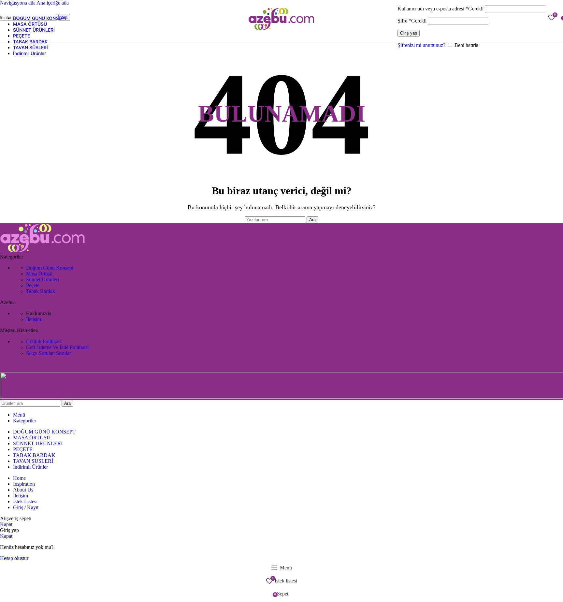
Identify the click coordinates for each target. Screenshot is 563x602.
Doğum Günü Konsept (49, 268)
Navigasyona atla (18, 3)
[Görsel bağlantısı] (42, 251)
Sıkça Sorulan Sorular (48, 353)
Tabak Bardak (40, 291)
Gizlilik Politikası (44, 341)
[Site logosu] (281, 30)
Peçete (32, 285)
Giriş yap (408, 33)
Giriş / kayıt (25, 507)
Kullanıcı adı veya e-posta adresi (440, 8)
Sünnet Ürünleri (42, 279)
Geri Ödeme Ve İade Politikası (57, 347)
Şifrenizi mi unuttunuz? (421, 45)
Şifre (411, 20)
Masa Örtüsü (39, 273)
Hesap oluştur (14, 558)
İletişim (33, 319)
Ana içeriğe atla (52, 3)
